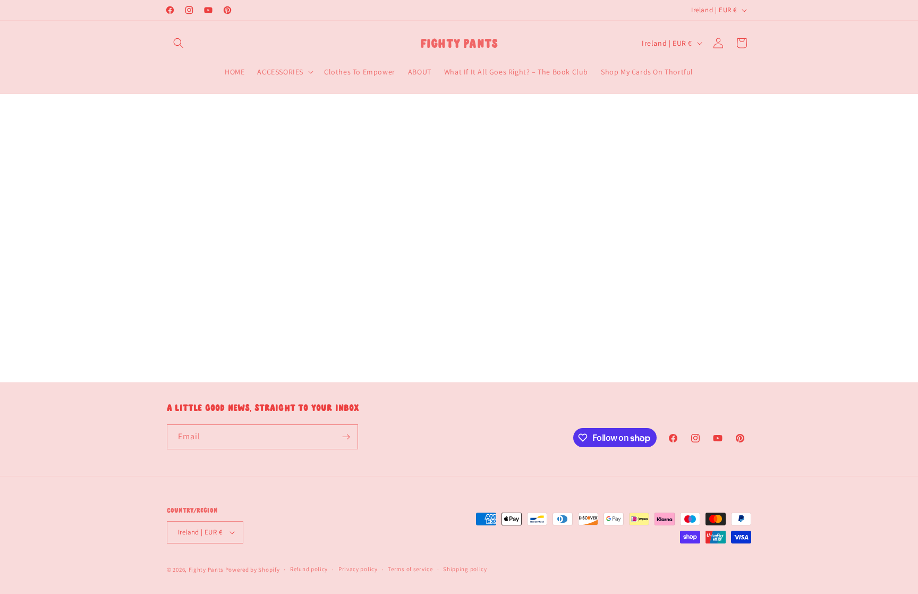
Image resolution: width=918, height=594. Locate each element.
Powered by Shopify (252, 569)
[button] (178, 43)
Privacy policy (358, 569)
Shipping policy (465, 569)
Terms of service (410, 569)
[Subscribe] (346, 436)
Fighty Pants (206, 569)
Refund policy (309, 569)
